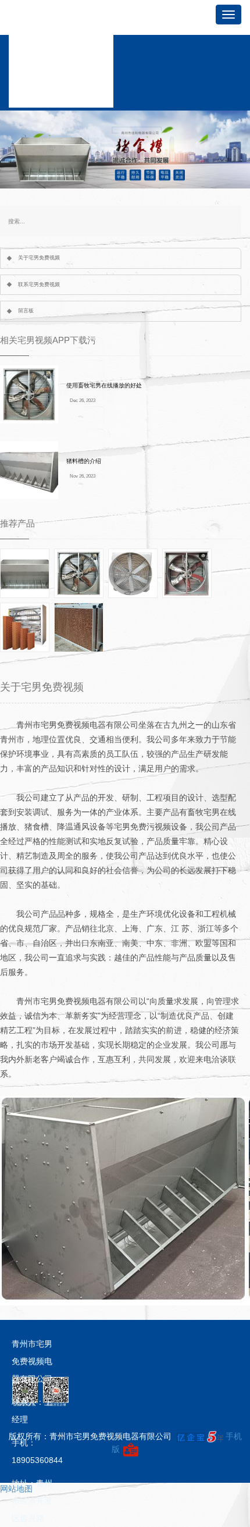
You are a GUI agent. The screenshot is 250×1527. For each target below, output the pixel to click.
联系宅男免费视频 (39, 284)
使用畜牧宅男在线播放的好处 (104, 385)
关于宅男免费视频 (39, 258)
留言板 (26, 311)
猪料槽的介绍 (83, 461)
